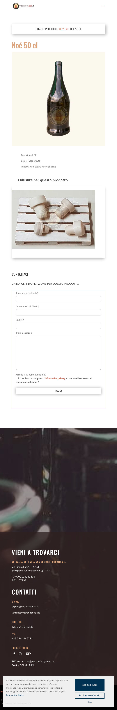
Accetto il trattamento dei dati (31, 374)
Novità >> (64, 29)
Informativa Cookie (15, 695)
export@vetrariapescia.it (25, 606)
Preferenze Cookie (89, 695)
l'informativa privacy (55, 378)
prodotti (50, 29)
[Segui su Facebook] (14, 653)
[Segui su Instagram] (20, 653)
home (38, 29)
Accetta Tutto (89, 684)
